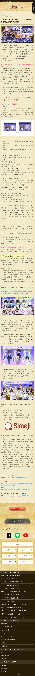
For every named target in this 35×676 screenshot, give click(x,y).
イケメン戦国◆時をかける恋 (10, 598)
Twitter (4, 665)
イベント (4, 633)
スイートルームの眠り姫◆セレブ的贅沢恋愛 (14, 610)
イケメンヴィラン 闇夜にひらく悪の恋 (12, 578)
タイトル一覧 (5, 630)
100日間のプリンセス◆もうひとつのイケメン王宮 (16, 604)
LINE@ (4, 671)
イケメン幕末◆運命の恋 (8, 601)
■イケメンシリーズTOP (6, 1)
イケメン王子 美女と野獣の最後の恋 (12, 582)
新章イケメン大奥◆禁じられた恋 (11, 614)
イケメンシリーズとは (8, 626)
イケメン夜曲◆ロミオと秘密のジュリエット (14, 617)
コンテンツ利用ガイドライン (10, 639)
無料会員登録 (5, 655)
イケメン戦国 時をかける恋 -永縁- (11, 575)
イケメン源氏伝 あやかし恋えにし (11, 585)
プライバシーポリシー (8, 636)
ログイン (4, 659)
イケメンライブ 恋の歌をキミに (10, 588)
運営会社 (4, 643)
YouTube (4, 668)
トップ (4, 652)
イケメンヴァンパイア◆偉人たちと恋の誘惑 (14, 591)
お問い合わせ (5, 646)
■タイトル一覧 (15, 1)
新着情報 (4, 623)
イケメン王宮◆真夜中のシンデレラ (12, 607)
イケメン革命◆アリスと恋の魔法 (11, 594)
